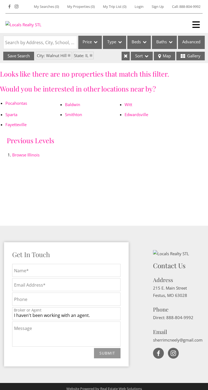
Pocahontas (16, 103)
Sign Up (158, 6)
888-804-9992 (189, 6)
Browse (26, 155)
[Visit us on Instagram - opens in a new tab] (16, 6)
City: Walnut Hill (52, 55)
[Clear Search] (126, 56)
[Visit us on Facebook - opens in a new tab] (9, 6)
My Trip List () (114, 6)
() (46, 6)
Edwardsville (136, 114)
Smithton (73, 114)
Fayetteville (16, 124)
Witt (128, 104)
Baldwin (72, 104)
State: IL (81, 55)
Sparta (11, 114)
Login (139, 6)
